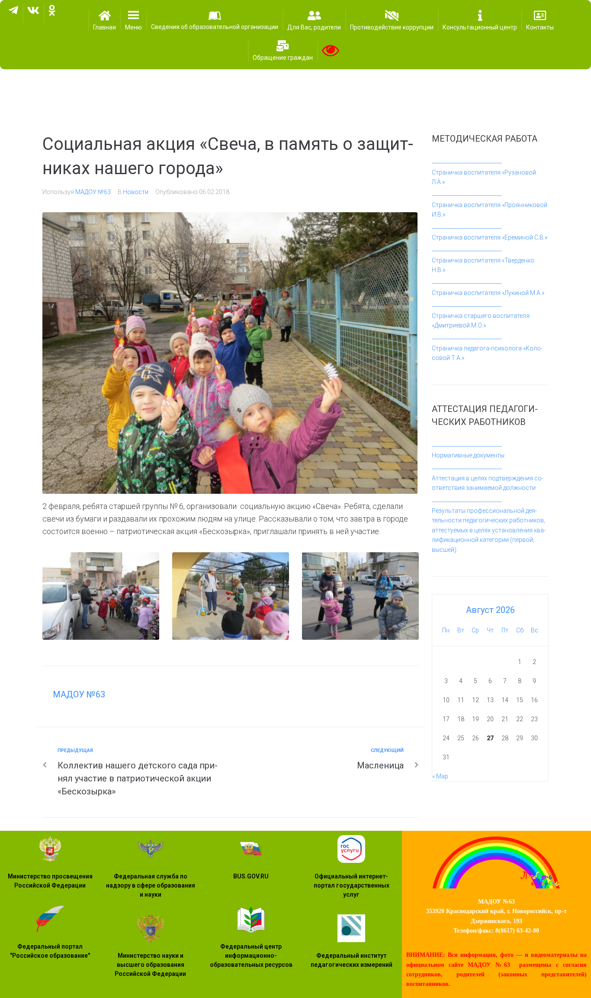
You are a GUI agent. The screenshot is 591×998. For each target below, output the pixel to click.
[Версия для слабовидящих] (331, 50)
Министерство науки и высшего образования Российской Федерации (150, 964)
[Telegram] (13, 13)
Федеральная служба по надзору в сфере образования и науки (150, 885)
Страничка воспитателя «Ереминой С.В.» (489, 237)
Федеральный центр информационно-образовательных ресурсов (251, 955)
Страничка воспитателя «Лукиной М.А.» (488, 292)
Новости (135, 191)
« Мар (440, 776)
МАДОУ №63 (93, 191)
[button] (133, 20)
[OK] (52, 13)
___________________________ (467, 160)
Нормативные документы (468, 455)
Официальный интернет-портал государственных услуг (351, 885)
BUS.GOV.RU (251, 876)
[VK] (33, 13)
